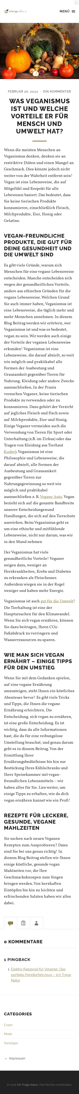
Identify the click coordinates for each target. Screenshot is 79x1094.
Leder (10, 452)
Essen (8, 1025)
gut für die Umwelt (57, 601)
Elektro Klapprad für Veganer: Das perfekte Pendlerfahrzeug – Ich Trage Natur (41, 974)
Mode (8, 1034)
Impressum (17, 1058)
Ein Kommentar (57, 91)
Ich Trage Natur (27, 1084)
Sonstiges (11, 1043)
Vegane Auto (51, 497)
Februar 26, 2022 (23, 91)
